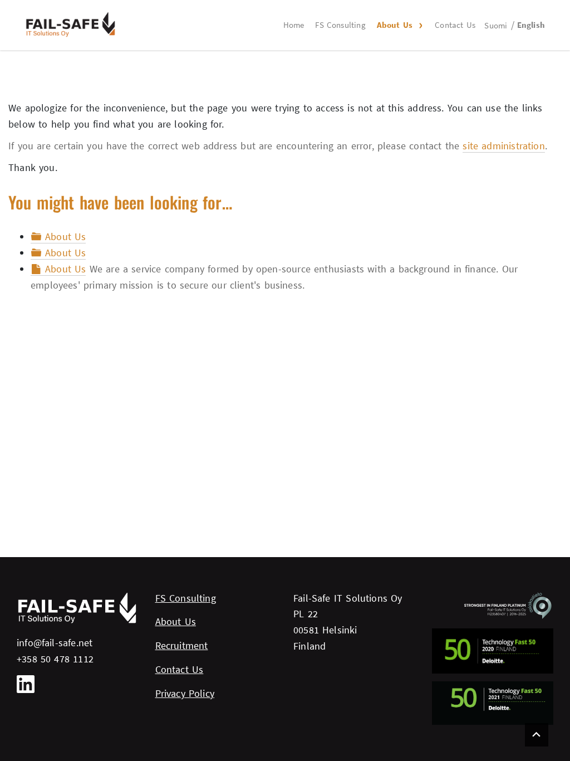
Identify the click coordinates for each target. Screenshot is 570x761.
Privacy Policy (185, 693)
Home (293, 24)
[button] (419, 25)
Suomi (495, 25)
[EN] (70, 24)
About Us (394, 24)
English (531, 24)
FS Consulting (340, 24)
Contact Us (455, 24)
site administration (503, 145)
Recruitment (181, 645)
